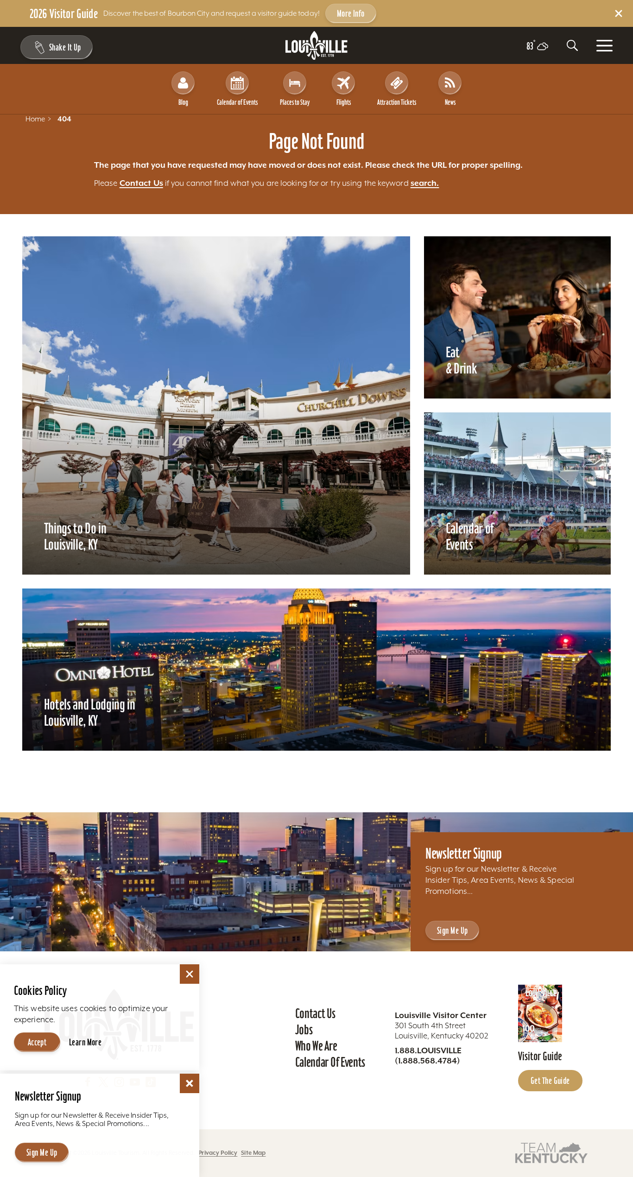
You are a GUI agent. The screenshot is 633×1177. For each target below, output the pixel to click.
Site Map (253, 1153)
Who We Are (316, 1045)
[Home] (316, 45)
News (450, 102)
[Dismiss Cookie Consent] (189, 974)
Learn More (85, 1042)
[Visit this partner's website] (551, 1152)
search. (425, 183)
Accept (37, 1042)
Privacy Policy (217, 1153)
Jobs (304, 1029)
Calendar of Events (237, 102)
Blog (183, 102)
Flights (343, 102)
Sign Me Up (452, 930)
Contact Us (141, 183)
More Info (351, 13)
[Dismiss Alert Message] (618, 13)
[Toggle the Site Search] (572, 45)
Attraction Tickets (396, 102)
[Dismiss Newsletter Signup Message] (189, 1083)
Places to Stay (295, 102)
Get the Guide (550, 1081)
